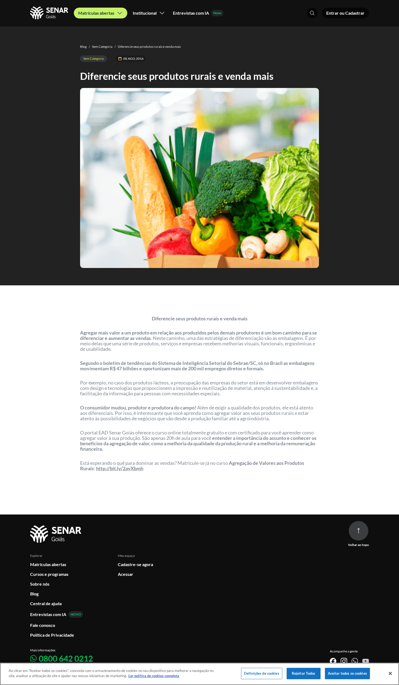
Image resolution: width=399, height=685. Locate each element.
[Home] (49, 13)
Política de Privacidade (52, 634)
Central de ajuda (46, 603)
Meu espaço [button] (126, 556)
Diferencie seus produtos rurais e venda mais (148, 47)
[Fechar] (390, 673)
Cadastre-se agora (135, 564)
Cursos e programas (49, 574)
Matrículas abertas (48, 564)
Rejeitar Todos (303, 673)
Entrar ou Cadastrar (345, 12)
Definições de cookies (261, 673)
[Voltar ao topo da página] (358, 531)
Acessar (125, 574)
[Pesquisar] (312, 13)
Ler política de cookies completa (153, 676)
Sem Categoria (100, 47)
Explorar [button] (36, 556)
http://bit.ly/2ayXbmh (119, 468)
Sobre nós (39, 583)
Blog (83, 47)
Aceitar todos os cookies (347, 673)
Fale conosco (42, 625)
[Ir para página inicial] (56, 534)
